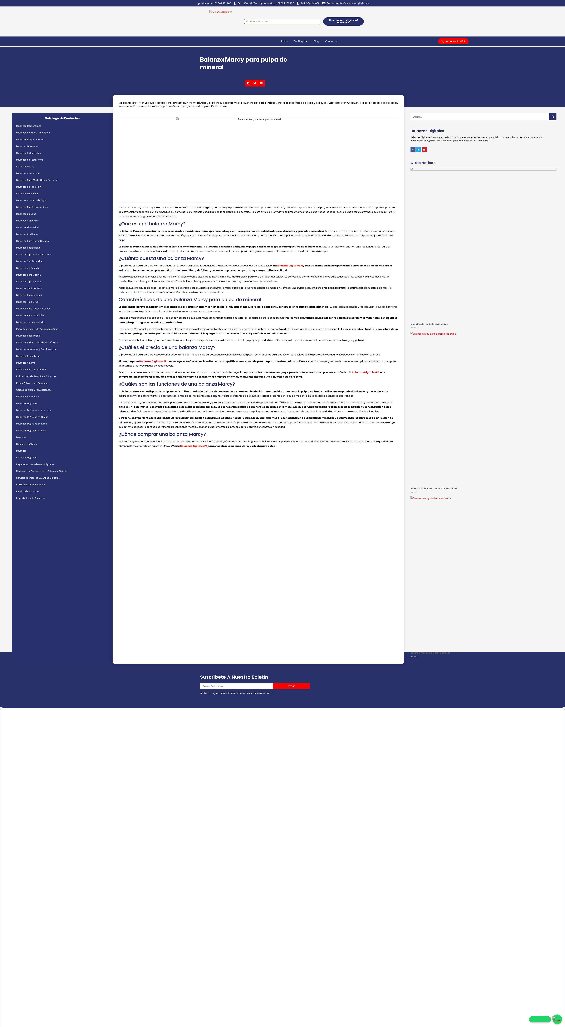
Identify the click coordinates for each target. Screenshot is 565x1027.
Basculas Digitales (26, 444)
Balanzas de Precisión (28, 186)
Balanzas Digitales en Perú (31, 430)
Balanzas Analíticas (27, 234)
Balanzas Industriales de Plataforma (37, 342)
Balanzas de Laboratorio (30, 322)
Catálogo (299, 41)
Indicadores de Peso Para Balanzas (36, 376)
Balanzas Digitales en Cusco (32, 417)
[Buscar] (552, 116)
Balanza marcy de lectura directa (430, 652)
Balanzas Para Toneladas (30, 315)
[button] (248, 83)
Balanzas (21, 450)
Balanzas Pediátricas (28, 247)
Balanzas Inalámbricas (29, 295)
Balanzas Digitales (26, 403)
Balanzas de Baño (26, 213)
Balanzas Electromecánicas (32, 207)
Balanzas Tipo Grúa (27, 301)
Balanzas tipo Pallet (27, 227)
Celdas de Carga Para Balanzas (33, 389)
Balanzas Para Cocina (28, 274)
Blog (316, 41)
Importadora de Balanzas (30, 498)
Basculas (21, 437)
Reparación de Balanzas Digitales (35, 464)
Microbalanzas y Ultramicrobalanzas (37, 329)
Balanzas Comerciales (28, 125)
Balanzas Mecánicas (27, 193)
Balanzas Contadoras (28, 173)
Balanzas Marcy (25, 166)
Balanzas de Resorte (28, 268)
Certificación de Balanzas (30, 484)
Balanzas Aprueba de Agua (31, 200)
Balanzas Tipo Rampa (28, 281)
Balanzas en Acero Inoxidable (33, 132)
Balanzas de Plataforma (29, 159)
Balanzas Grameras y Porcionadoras (37, 349)
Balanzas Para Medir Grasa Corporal (37, 180)
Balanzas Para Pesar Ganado (32, 241)
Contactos (331, 41)
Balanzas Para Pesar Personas (33, 308)
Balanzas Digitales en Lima (31, 423)
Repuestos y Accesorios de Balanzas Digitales (42, 471)
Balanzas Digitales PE (289, 265)
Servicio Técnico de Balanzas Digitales (38, 477)
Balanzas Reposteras (28, 356)
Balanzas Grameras (27, 146)
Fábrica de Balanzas (27, 491)
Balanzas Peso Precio (28, 335)
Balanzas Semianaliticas (30, 261)
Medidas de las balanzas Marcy (429, 324)
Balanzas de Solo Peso (29, 288)
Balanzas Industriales (28, 153)
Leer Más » (414, 327)
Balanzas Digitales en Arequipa (33, 410)
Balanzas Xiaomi (25, 362)
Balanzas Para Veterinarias (31, 369)
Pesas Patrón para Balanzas (32, 383)
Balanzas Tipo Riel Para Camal (33, 254)
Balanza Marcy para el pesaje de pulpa (434, 488)
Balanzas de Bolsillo (27, 396)
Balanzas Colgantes (27, 220)
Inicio (284, 41)
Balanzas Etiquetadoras (29, 139)
